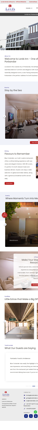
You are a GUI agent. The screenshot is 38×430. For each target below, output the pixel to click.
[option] (19, 321)
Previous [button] (4, 116)
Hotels (28, 8)
